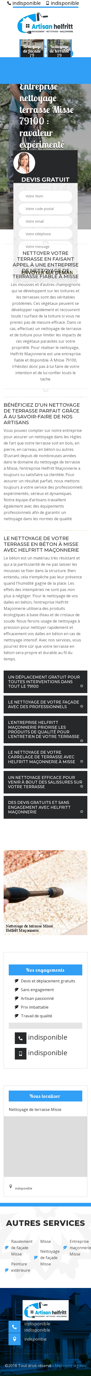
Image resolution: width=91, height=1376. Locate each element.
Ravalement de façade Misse (19, 1248)
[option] (32, 51)
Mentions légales (70, 1365)
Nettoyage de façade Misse (48, 1258)
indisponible (26, 3)
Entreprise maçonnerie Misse (78, 1248)
